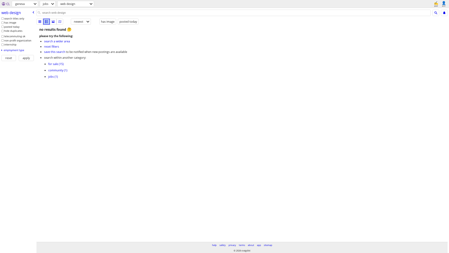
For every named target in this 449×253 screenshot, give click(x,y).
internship (10, 44)
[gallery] (53, 22)
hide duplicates (13, 31)
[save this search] (444, 13)
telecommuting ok (14, 36)
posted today (11, 26)
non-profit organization (17, 40)
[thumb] (46, 22)
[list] (39, 22)
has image (10, 22)
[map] (59, 22)
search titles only (14, 18)
